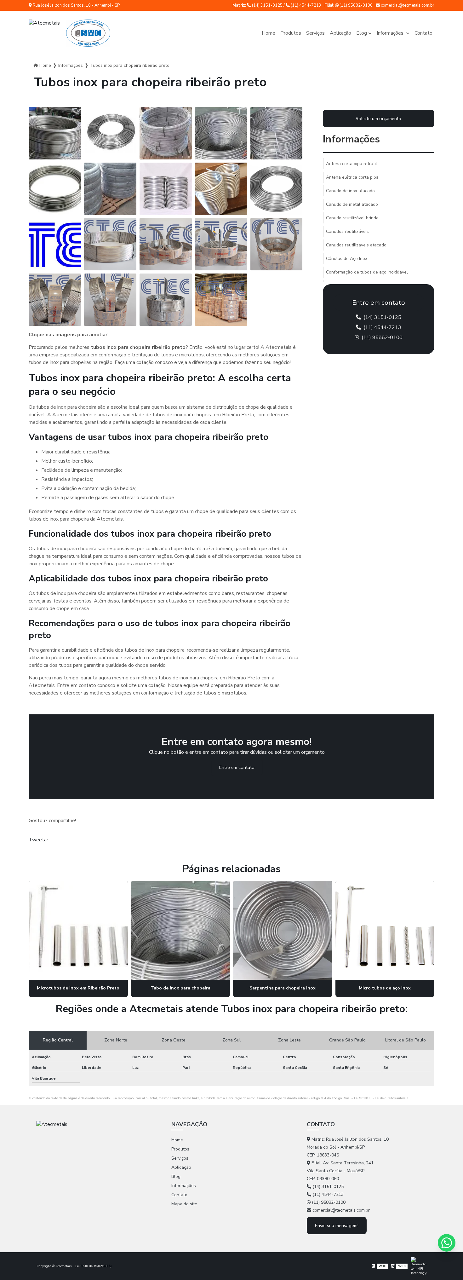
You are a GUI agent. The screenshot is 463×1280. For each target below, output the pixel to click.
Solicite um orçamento (378, 118)
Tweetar (38, 839)
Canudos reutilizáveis (347, 231)
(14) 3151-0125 (267, 5)
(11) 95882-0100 (356, 5)
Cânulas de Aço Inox (346, 259)
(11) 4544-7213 (305, 5)
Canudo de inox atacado (350, 191)
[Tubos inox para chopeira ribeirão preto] (55, 133)
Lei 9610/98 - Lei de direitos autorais (381, 1098)
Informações (391, 33)
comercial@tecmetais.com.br (407, 5)
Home (268, 33)
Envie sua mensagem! (336, 1225)
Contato (423, 33)
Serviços (315, 33)
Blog (361, 33)
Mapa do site (184, 1204)
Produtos (290, 33)
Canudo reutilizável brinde (352, 218)
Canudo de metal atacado (352, 204)
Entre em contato (236, 767)
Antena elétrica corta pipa (352, 177)
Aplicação (340, 33)
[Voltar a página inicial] (69, 33)
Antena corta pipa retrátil (351, 164)
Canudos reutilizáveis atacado (356, 245)
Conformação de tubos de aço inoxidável (367, 272)
